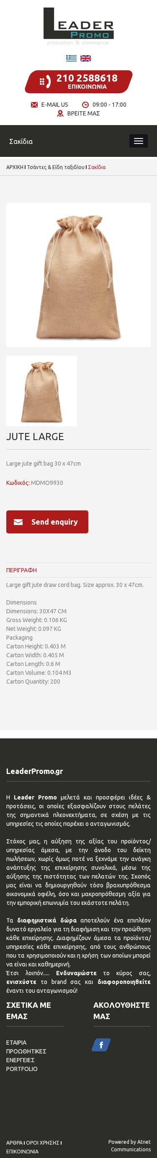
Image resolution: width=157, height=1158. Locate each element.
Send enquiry (54, 522)
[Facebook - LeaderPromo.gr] (101, 1044)
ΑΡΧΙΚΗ (14, 167)
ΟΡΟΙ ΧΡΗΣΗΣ (42, 1143)
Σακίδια (97, 167)
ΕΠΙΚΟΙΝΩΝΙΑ (22, 1151)
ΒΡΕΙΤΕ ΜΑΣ (83, 113)
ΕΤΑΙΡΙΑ (16, 1042)
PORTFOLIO (22, 1069)
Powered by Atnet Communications (129, 1145)
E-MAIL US (54, 104)
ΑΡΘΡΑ (14, 1143)
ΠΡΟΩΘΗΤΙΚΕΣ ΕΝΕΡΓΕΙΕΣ (26, 1055)
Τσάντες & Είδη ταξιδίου (56, 167)
